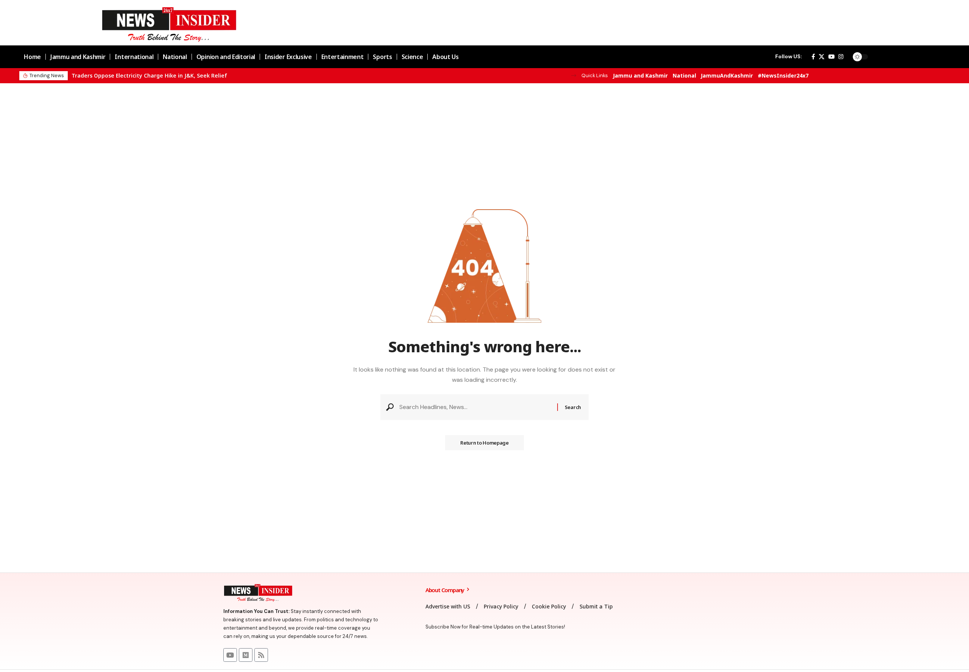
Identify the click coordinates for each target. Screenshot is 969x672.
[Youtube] (230, 655)
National (684, 75)
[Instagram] (841, 57)
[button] (573, 75)
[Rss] (261, 655)
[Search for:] (475, 407)
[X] (821, 57)
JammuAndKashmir (727, 75)
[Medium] (245, 655)
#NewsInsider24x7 (783, 75)
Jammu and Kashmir (640, 75)
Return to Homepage (484, 442)
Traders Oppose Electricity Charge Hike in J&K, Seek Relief (149, 75)
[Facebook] (813, 57)
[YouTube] (831, 57)
